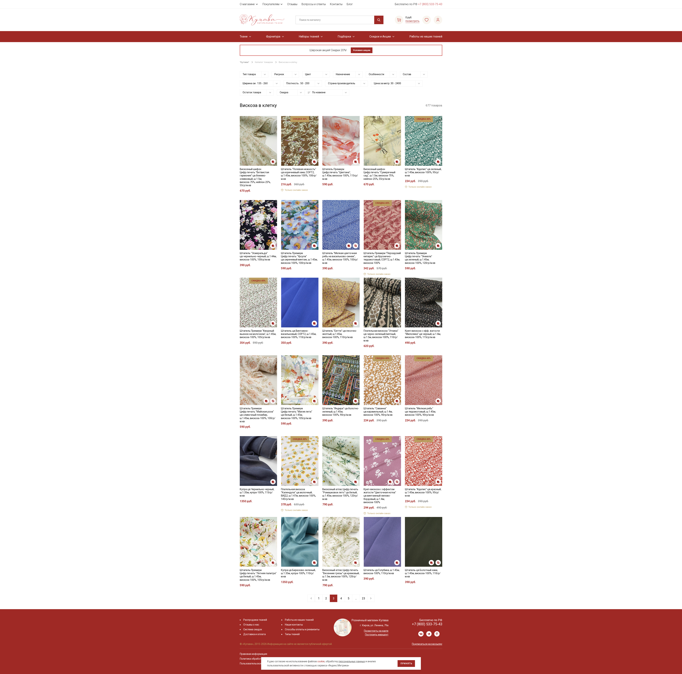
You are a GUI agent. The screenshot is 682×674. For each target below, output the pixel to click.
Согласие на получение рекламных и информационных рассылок (334, 373)
